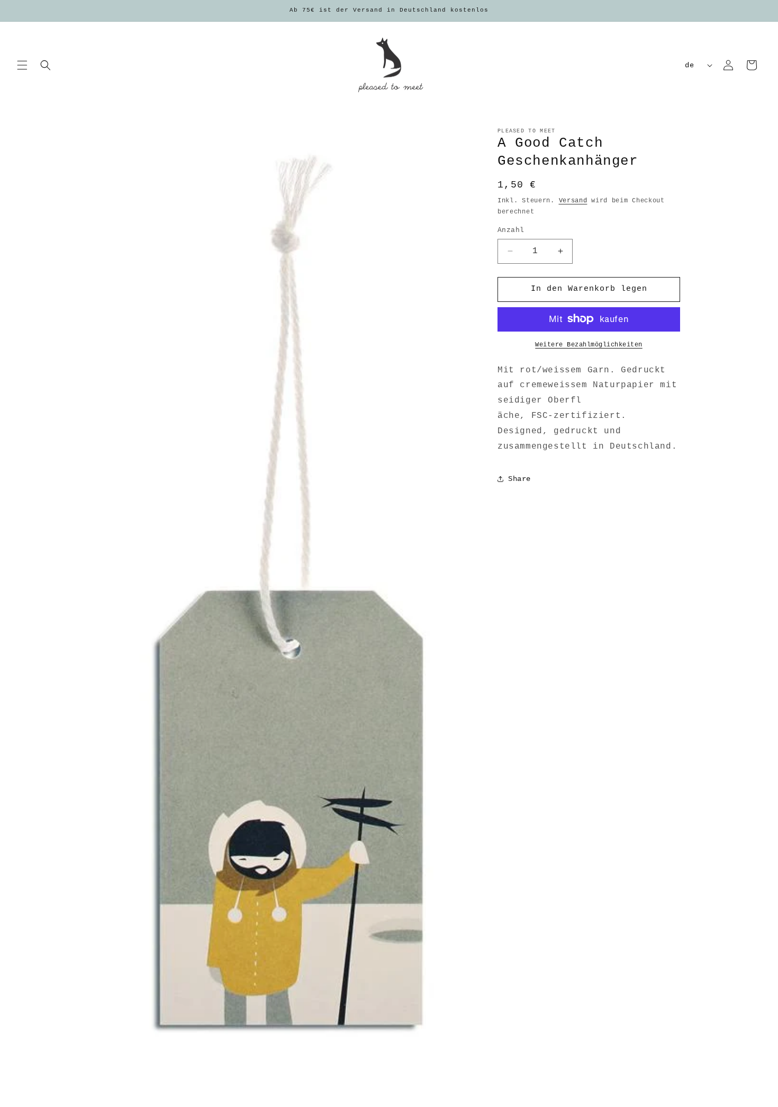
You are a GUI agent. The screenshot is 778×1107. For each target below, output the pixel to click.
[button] (22, 65)
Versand (573, 200)
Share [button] (519, 479)
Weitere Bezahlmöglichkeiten (589, 344)
